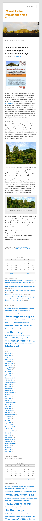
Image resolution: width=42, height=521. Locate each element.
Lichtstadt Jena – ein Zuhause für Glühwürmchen (20, 291)
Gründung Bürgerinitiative (20, 313)
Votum (33, 341)
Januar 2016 (9, 410)
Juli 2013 (8, 445)
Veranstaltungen (23, 247)
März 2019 (8, 376)
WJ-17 (28, 249)
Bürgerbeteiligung (29, 308)
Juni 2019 (8, 370)
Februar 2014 (9, 437)
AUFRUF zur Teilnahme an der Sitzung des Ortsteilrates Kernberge (16, 50)
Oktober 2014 (9, 429)
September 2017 (10, 392)
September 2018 (10, 382)
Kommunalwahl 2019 (20, 320)
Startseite (8, 35)
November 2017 (10, 390)
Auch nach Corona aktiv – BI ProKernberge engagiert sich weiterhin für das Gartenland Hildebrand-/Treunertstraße (20, 299)
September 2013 (10, 443)
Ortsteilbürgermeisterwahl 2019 (21, 322)
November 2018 (10, 378)
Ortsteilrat (23, 249)
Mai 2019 (8, 372)
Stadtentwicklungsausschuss (13, 335)
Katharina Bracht (31, 313)
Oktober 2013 (9, 441)
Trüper (18, 338)
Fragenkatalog (9, 103)
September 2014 (10, 431)
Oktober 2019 (9, 366)
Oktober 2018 (9, 380)
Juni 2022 (8, 357)
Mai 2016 (8, 404)
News (17, 247)
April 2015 (8, 423)
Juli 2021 (8, 362)
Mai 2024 (8, 353)
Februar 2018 (9, 388)
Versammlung (11, 340)
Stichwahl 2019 (10, 338)
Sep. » (28, 273)
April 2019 (8, 374)
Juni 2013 (8, 447)
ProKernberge (14, 332)
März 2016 (8, 408)
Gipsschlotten (26, 310)
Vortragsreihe (25, 340)
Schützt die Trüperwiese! (12, 295)
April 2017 (8, 398)
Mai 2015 (8, 421)
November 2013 (10, 439)
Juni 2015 (8, 419)
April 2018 (8, 384)
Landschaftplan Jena (31, 320)
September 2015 (10, 415)
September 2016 (10, 402)
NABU (6, 322)
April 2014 (8, 435)
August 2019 (9, 368)
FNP (21, 310)
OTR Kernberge (23, 325)
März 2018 (8, 386)
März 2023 (8, 355)
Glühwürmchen (9, 313)
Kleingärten (8, 320)
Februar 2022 (9, 360)
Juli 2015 (8, 417)
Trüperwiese (24, 338)
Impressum (26, 35)
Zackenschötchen (27, 343)
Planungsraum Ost (17, 328)
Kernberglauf (27, 316)
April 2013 (8, 451)
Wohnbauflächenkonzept (16, 343)
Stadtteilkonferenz (25, 335)
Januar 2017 (9, 400)
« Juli (11, 273)
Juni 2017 (8, 394)
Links (32, 35)
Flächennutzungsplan (12, 310)
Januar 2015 (9, 425)
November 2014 (10, 427)
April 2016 (8, 406)
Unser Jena (31, 338)
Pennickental (8, 328)
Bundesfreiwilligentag (16, 308)
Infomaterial (17, 35)
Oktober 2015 (9, 412)
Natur (11, 322)
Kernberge (12, 316)
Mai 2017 (8, 396)
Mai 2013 (8, 449)
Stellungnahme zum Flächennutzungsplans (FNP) (20, 286)
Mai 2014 (8, 433)
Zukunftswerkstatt (12, 346)
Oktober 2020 (9, 364)
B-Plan (18, 249)
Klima (13, 320)
